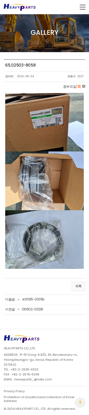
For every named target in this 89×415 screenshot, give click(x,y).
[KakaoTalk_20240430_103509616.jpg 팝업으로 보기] (44, 95)
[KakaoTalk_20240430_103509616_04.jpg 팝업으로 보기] (44, 212)
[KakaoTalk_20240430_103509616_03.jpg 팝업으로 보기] (44, 154)
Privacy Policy (14, 391)
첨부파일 (72, 87)
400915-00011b (33, 299)
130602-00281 (32, 309)
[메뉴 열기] (82, 7)
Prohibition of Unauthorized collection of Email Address (39, 399)
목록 (78, 286)
